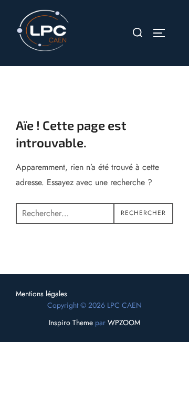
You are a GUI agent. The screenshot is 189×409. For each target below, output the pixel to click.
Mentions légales (41, 293)
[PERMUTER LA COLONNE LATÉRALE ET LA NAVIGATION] (162, 33)
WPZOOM (124, 322)
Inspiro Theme (71, 322)
